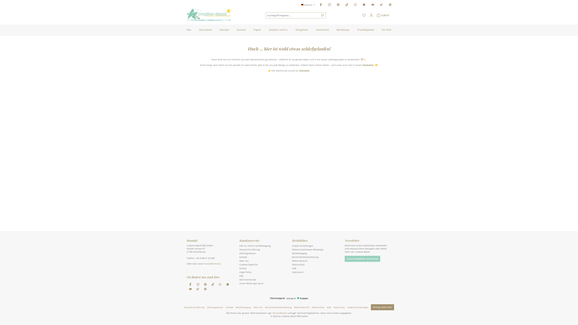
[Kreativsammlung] (390, 5)
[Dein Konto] (371, 15)
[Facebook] (321, 5)
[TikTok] (346, 5)
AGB (294, 268)
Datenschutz (298, 264)
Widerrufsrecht (299, 260)
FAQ (241, 275)
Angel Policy (245, 272)
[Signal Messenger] (364, 5)
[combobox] (292, 15)
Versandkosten (279, 313)
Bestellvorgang (299, 253)
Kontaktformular (212, 263)
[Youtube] (372, 5)
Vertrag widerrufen (382, 307)
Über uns (244, 260)
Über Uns (258, 307)
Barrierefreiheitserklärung (305, 257)
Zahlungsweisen (247, 253)
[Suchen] (322, 15)
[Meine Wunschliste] (364, 15)
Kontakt (243, 257)
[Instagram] (329, 5)
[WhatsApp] (355, 5)
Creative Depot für (248, 264)
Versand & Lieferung (249, 249)
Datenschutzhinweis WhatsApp (307, 249)
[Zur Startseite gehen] (209, 15)
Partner (243, 268)
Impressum (297, 272)
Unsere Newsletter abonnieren (362, 258)
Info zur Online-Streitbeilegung (255, 245)
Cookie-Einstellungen (302, 245)
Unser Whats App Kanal (251, 283)
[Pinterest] (338, 5)
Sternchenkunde (247, 279)
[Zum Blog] (381, 5)
